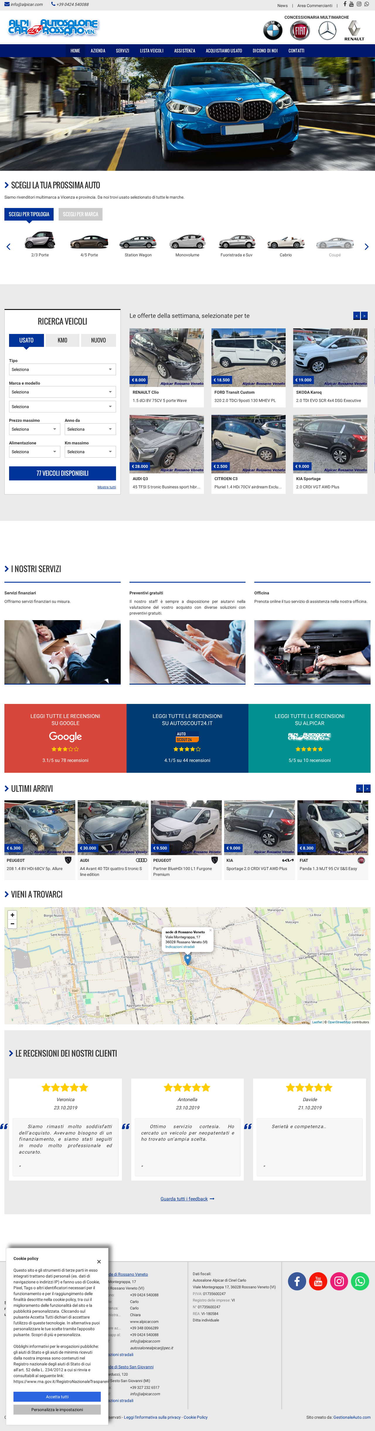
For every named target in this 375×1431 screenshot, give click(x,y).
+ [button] (12, 915)
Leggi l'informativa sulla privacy (152, 1417)
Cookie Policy (196, 1417)
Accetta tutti (57, 1396)
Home (75, 50)
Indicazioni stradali (180, 947)
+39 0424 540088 (72, 4)
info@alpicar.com (26, 4)
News (282, 5)
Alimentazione (22, 443)
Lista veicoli (151, 50)
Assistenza (184, 50)
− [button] (12, 923)
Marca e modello (24, 383)
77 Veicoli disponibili (62, 473)
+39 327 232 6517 (144, 1387)
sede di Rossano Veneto (126, 1274)
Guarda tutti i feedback (184, 1199)
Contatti (297, 50)
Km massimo (77, 443)
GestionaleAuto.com (352, 1417)
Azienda (98, 50)
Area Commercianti (314, 5)
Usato (26, 340)
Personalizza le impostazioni (57, 1409)
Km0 (62, 340)
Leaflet (317, 1022)
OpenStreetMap (339, 1022)
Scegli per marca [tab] (80, 214)
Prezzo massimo (24, 420)
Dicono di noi (265, 50)
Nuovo (98, 340)
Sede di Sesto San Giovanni (129, 1367)
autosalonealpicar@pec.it (151, 1348)
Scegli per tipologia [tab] (29, 214)
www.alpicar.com (144, 1321)
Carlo (134, 1301)
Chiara (135, 1315)
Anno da (72, 420)
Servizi (122, 50)
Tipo (13, 360)
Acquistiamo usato (224, 50)
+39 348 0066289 (144, 1328)
